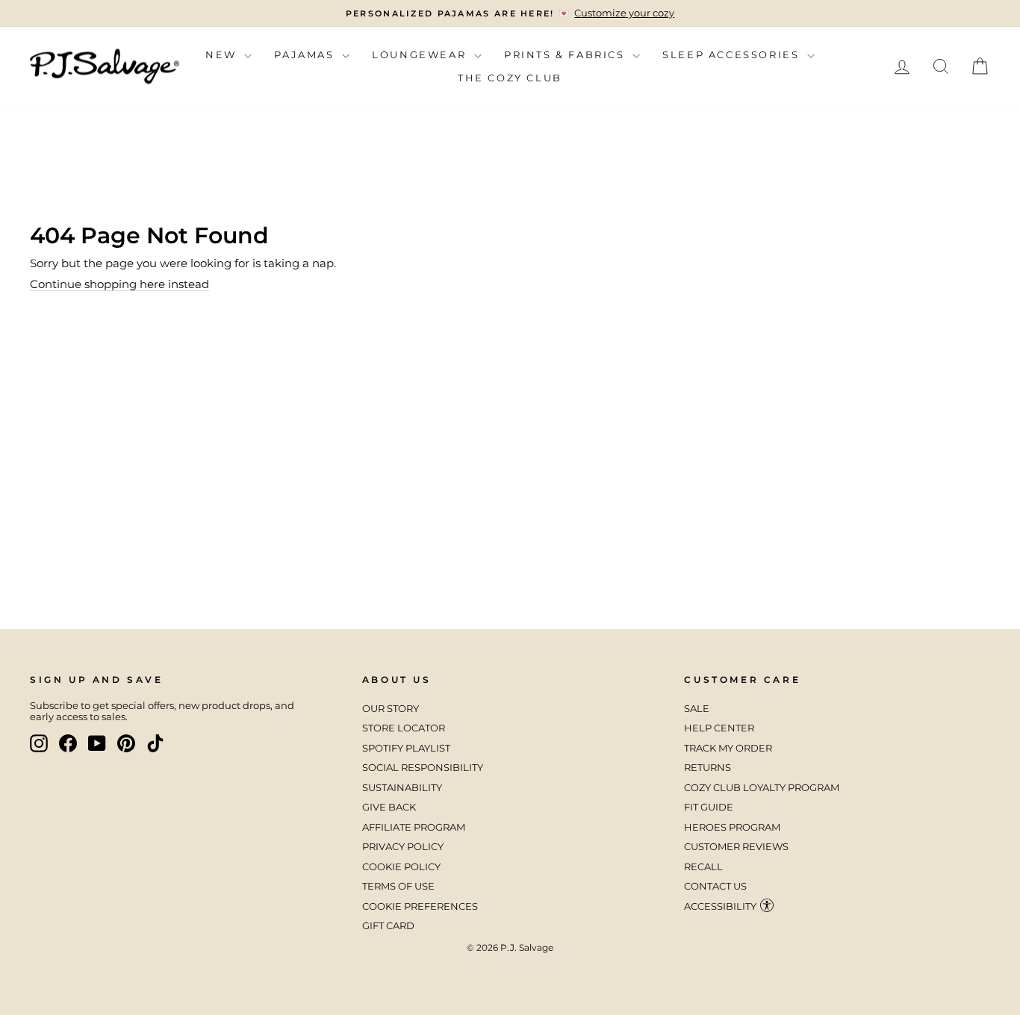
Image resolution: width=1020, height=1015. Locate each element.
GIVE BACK (389, 807)
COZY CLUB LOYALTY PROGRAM (761, 787)
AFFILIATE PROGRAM (413, 827)
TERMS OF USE (398, 886)
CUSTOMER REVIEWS (736, 846)
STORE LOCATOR (403, 728)
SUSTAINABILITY (402, 787)
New (222, 54)
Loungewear (421, 54)
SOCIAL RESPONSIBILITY (423, 767)
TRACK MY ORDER (728, 748)
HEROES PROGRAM (732, 827)
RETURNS (707, 767)
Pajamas (306, 54)
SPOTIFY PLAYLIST (406, 748)
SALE (696, 708)
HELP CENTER (719, 728)
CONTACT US (715, 886)
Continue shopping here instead (119, 284)
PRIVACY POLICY (403, 846)
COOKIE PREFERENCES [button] (420, 906)
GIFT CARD (388, 925)
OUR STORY (390, 708)
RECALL (703, 866)
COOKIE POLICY (401, 866)
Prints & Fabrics (566, 54)
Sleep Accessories (732, 54)
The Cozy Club (510, 78)
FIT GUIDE (708, 807)
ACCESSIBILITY (720, 906)
